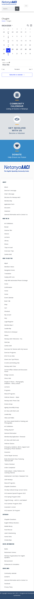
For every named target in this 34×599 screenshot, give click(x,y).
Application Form (9, 204)
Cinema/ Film (8, 230)
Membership (8, 201)
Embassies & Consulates (11, 564)
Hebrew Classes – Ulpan (11, 397)
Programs (7, 390)
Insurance (7, 452)
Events (3, 21)
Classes (6, 234)
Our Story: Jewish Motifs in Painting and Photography (16, 422)
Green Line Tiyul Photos (11, 359)
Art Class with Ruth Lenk (11, 411)
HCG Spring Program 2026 (12, 497)
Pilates (6, 335)
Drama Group (8, 404)
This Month (17, 69)
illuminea (17, 595)
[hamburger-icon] (26, 6)
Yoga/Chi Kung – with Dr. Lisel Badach (15, 500)
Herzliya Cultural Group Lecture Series (15, 490)
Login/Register (8, 321)
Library (6, 240)
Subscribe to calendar (16, 75)
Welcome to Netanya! (10, 332)
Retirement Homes (10, 552)
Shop (5, 304)
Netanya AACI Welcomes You (13, 339)
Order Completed (9, 467)
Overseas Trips (9, 251)
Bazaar (6, 227)
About (6, 187)
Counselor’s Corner (10, 507)
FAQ (5, 318)
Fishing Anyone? (9, 430)
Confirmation (8, 287)
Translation (7, 273)
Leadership (7, 328)
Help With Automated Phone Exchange (16, 280)
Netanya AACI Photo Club (11, 400)
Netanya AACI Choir (10, 366)
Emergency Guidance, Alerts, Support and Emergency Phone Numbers (16, 447)
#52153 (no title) (9, 356)
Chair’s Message (9, 194)
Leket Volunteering (10, 533)
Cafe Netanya (8, 479)
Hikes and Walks (9, 418)
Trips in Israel (8, 247)
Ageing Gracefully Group (11, 407)
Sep (30, 69)
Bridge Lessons (9, 375)
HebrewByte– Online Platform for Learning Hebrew (14, 472)
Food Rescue (8, 530)
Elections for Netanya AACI (12, 197)
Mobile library (8, 526)
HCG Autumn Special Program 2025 (15, 493)
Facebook (7, 583)
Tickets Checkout (9, 464)
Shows (6, 244)
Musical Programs (9, 394)
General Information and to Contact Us (16, 214)
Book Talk (7, 301)
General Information (10, 433)
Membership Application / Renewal (14, 436)
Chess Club (5, 65)
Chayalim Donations (10, 486)
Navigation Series (9, 270)
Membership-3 (8, 325)
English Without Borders (11, 523)
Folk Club (7, 342)
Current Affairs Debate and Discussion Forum (15, 370)
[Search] (17, 9)
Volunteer (7, 211)
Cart (5, 308)
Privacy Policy (8, 587)
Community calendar (10, 573)
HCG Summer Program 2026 (13, 503)
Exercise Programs (10, 352)
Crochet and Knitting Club (11, 363)
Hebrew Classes (9, 443)
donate (17, 154)
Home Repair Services (11, 455)
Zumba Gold (8, 254)
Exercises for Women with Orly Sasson (16, 349)
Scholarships (8, 540)
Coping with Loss (9, 277)
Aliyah (6, 263)
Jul (3, 69)
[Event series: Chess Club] (9, 62)
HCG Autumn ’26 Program (12, 510)
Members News (9, 267)
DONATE (7, 577)
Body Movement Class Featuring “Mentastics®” (14, 460)
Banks (6, 549)
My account (7, 315)
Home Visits (8, 536)
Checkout (7, 311)
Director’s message (10, 190)
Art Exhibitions (8, 223)
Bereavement (8, 561)
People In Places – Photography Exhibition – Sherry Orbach (14, 382)
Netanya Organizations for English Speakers (14, 556)
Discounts (7, 207)
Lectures (7, 237)
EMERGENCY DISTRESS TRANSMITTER (16, 476)
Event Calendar (8, 297)
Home (6, 284)
